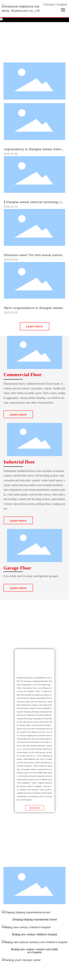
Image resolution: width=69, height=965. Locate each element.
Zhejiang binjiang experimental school (34, 919)
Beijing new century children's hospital (34, 934)
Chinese (48, 4)
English (62, 4)
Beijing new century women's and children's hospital (34, 951)
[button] (30, 56)
